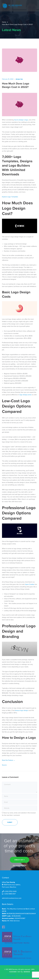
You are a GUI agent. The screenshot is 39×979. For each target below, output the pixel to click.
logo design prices (26, 394)
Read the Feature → (8, 760)
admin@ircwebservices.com (11, 898)
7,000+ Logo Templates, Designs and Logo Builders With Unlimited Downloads (17, 165)
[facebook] (3, 926)
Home (4, 22)
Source (4, 765)
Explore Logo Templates (10, 197)
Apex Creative (29, 584)
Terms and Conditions (25, 975)
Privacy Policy (11, 975)
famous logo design (21, 710)
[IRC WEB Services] (12, 5)
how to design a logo (21, 120)
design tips (19, 79)
